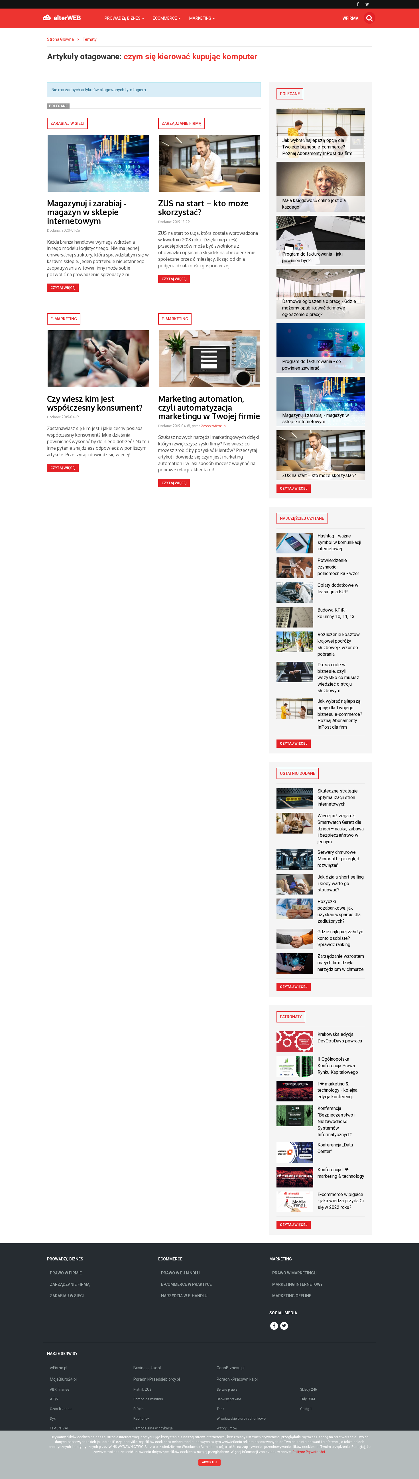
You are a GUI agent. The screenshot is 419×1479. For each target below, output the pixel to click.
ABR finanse (59, 1390)
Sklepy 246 (308, 1390)
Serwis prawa (227, 1390)
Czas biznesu (61, 1409)
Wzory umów (227, 1428)
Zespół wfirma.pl (213, 426)
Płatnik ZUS (142, 1390)
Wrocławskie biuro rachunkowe (241, 1419)
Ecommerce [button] (165, 18)
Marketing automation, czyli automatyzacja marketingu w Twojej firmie (209, 407)
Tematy (90, 39)
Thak (220, 1409)
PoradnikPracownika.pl (237, 1379)
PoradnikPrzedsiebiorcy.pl (156, 1379)
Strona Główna (60, 39)
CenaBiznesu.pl (231, 1368)
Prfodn (138, 1409)
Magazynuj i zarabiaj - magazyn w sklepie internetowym (86, 212)
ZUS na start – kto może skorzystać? (203, 207)
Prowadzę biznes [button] (123, 18)
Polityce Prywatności (308, 1452)
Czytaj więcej (62, 288)
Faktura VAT (59, 1428)
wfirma (350, 18)
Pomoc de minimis (148, 1399)
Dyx (53, 1419)
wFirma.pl (58, 1368)
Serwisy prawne (229, 1399)
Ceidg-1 (306, 1409)
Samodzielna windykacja (153, 1428)
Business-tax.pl (147, 1368)
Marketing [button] (200, 18)
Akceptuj (209, 1462)
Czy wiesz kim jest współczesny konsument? (95, 403)
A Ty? (54, 1399)
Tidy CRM (307, 1399)
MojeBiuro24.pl (63, 1379)
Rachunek (141, 1419)
